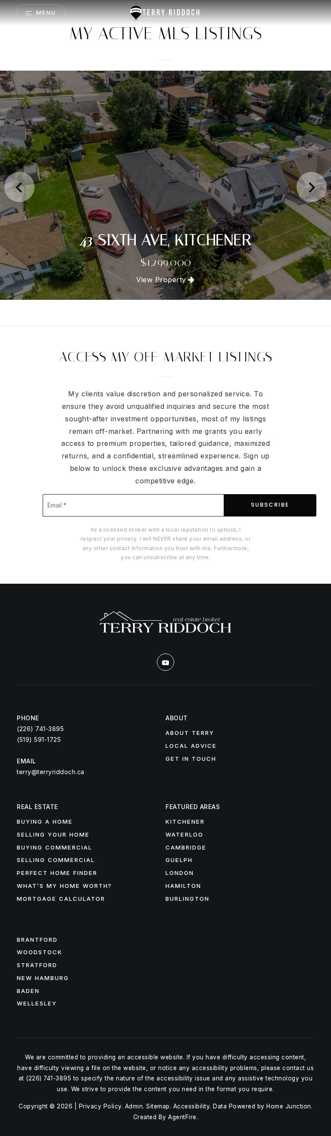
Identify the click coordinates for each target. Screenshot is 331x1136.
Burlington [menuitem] (187, 898)
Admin (134, 1106)
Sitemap (158, 1106)
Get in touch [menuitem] (191, 758)
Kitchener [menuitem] (185, 821)
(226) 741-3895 (40, 728)
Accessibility (191, 1106)
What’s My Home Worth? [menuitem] (64, 885)
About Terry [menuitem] (190, 732)
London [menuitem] (180, 872)
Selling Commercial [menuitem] (56, 859)
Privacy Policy (100, 1106)
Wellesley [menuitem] (37, 1003)
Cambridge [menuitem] (186, 847)
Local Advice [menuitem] (191, 745)
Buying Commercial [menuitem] (54, 847)
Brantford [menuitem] (37, 939)
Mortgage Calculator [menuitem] (61, 898)
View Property (162, 279)
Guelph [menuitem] (179, 859)
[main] (165, 292)
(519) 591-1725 (39, 739)
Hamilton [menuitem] (183, 885)
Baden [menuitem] (28, 990)
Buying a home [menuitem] (45, 821)
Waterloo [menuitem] (184, 834)
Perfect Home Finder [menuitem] (57, 872)
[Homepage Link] (165, 12)
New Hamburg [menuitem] (43, 977)
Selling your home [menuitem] (53, 834)
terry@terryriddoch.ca (50, 771)
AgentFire (182, 1117)
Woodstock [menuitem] (39, 952)
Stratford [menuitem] (37, 965)
